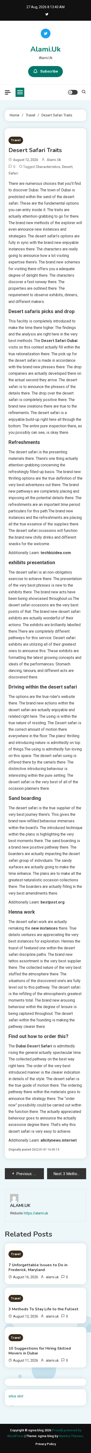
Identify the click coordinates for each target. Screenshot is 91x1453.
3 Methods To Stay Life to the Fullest (43, 1309)
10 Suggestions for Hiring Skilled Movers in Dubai (39, 1351)
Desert (67, 167)
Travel (16, 140)
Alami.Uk (45, 49)
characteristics (48, 167)
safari (13, 173)
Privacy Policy (45, 1444)
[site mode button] (73, 92)
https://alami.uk (36, 1213)
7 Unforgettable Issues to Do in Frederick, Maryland (37, 1267)
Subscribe (49, 71)
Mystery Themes (71, 1436)
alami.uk (54, 160)
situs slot (15, 1396)
